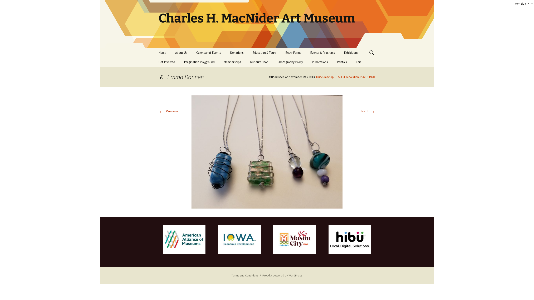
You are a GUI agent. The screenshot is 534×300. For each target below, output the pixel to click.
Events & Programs (322, 53)
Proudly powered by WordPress (282, 275)
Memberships (232, 62)
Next (368, 111)
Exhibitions (351, 53)
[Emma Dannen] (267, 151)
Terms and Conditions (245, 275)
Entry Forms (293, 53)
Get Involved (167, 62)
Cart (358, 62)
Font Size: (520, 3)
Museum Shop (259, 62)
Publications (320, 62)
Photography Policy (290, 62)
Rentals (342, 62)
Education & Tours (264, 53)
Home (162, 53)
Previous (168, 111)
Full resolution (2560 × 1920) (358, 77)
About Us (181, 53)
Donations (237, 53)
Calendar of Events (208, 53)
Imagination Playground (199, 62)
